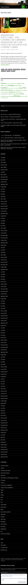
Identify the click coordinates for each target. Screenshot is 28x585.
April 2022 (3, 252)
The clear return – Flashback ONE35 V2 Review (11, 114)
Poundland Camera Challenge (7, 96)
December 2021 (4, 262)
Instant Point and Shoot (6, 511)
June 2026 (3, 157)
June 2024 (3, 191)
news (9, 94)
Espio (2, 497)
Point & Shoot (4, 524)
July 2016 (3, 405)
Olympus (3, 71)
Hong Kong (6, 92)
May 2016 (3, 410)
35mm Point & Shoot (5, 35)
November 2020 (4, 291)
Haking (17, 90)
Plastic (22, 94)
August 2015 (3, 432)
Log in (2, 542)
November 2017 (4, 371)
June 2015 (3, 434)
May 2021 (3, 276)
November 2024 (4, 179)
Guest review (3, 507)
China (15, 88)
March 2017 (3, 388)
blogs (20, 85)
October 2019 (4, 320)
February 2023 (4, 230)
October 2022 (4, 240)
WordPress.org (4, 550)
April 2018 (3, 364)
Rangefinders (3, 529)
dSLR (2, 492)
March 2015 (3, 442)
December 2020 (4, 288)
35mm (3, 83)
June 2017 (3, 381)
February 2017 (4, 391)
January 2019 (3, 342)
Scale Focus (23, 96)
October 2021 (4, 267)
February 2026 (4, 164)
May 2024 (3, 194)
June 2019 (3, 330)
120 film (9, 83)
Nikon (12, 93)
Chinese (17, 88)
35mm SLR (3, 475)
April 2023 (3, 225)
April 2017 (3, 386)
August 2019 (3, 325)
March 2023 (3, 228)
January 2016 (3, 420)
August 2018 (3, 354)
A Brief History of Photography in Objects (9, 477)
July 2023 (3, 218)
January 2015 (3, 447)
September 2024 (4, 184)
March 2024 (3, 198)
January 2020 (3, 313)
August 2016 (3, 403)
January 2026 (3, 167)
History (2, 92)
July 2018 (3, 357)
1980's (19, 83)
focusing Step (17, 69)
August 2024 (3, 186)
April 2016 (3, 413)
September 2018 (4, 352)
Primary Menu (26, 7)
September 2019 (4, 323)
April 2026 (3, 160)
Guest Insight (3, 504)
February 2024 (4, 201)
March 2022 (3, 254)
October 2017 (4, 374)
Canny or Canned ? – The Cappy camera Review (11, 116)
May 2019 (3, 332)
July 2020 (3, 301)
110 (7, 83)
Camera (10, 69)
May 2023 (3, 223)
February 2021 (4, 284)
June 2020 (3, 303)
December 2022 (4, 235)
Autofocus (16, 85)
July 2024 (3, 189)
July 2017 (3, 379)
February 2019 (4, 340)
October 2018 (4, 349)
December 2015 (4, 422)
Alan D (9, 49)
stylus (8, 71)
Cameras (12, 35)
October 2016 (4, 400)
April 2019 (3, 335)
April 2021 (3, 279)
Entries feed (3, 545)
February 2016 (4, 417)
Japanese (23, 69)
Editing (2, 494)
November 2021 (4, 264)
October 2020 (4, 293)
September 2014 (4, 456)
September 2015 (4, 430)
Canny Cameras (5, 7)
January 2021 (3, 286)
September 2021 (4, 269)
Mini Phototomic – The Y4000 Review (12, 135)
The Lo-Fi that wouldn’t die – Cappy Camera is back (11, 122)
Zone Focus (6, 97)
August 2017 (3, 376)
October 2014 (4, 454)
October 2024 (4, 181)
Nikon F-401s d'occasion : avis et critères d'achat (11, 147)
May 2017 (3, 383)
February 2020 (4, 310)
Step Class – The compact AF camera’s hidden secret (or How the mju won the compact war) (14, 42)
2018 (5, 85)
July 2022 (3, 247)
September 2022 (4, 242)
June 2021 (3, 274)
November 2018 (4, 347)
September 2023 (4, 213)
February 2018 (4, 366)
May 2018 (3, 361)
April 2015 (3, 439)
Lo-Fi (19, 92)
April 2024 (3, 196)
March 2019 (3, 337)
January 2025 (3, 174)
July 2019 (3, 327)
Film (24, 88)
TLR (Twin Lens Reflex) (5, 533)
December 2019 (4, 315)
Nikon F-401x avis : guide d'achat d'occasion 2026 (11, 140)
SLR (26, 96)
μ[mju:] (13, 71)
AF (6, 69)
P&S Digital (3, 521)
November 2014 (4, 452)
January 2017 (3, 393)
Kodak (16, 92)
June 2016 (3, 408)
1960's (12, 83)
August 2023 (3, 215)
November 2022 (4, 237)
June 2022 (3, 250)
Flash (11, 90)
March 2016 (3, 415)
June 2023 (3, 220)
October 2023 (4, 211)
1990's (3, 69)
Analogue (11, 85)
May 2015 (3, 437)
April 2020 (3, 308)
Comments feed (4, 547)
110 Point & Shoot (4, 465)
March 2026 (3, 162)
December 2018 (4, 344)
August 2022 (3, 245)
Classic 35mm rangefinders (6, 485)
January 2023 (3, 233)
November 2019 (4, 318)
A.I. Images (3, 480)
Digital (21, 88)
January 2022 (3, 259)
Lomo (21, 92)
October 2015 (4, 427)
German (14, 90)
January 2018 (3, 369)
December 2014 (4, 449)
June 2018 (3, 359)
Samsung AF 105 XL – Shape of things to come (14, 137)
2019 (7, 85)
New (7, 93)
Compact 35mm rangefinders (7, 487)
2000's (2, 85)
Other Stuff (3, 519)
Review (17, 96)
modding (2, 516)
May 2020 (3, 306)
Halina (25, 90)
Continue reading (5, 64)
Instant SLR (3, 514)
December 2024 (4, 177)
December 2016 (4, 396)
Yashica (2, 97)
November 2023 (4, 208)
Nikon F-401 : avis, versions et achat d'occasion (10, 143)
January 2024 (3, 203)
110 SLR (2, 468)
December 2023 (4, 206)
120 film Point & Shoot (5, 470)
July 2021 (3, 271)
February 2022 (4, 257)
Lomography (3, 93)
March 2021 (3, 281)
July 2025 (3, 172)
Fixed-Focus (5, 90)
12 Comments (16, 49)
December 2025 (4, 169)
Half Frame (21, 90)
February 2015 (4, 444)
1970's (15, 83)
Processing (3, 526)
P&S (19, 93)
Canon (12, 88)
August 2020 (3, 298)
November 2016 (4, 398)
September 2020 (4, 296)
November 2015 (4, 425)
